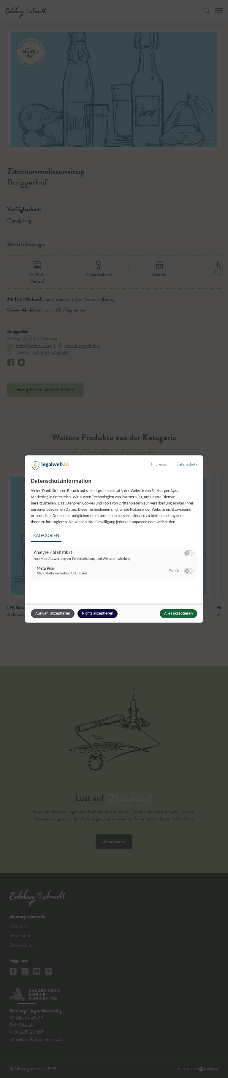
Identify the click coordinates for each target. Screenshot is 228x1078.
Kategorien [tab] (46, 535)
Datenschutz (186, 464)
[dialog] (114, 539)
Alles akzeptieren (178, 613)
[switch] (188, 553)
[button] (187, 553)
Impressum (160, 464)
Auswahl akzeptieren (52, 613)
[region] (115, 532)
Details (174, 570)
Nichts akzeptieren (97, 613)
